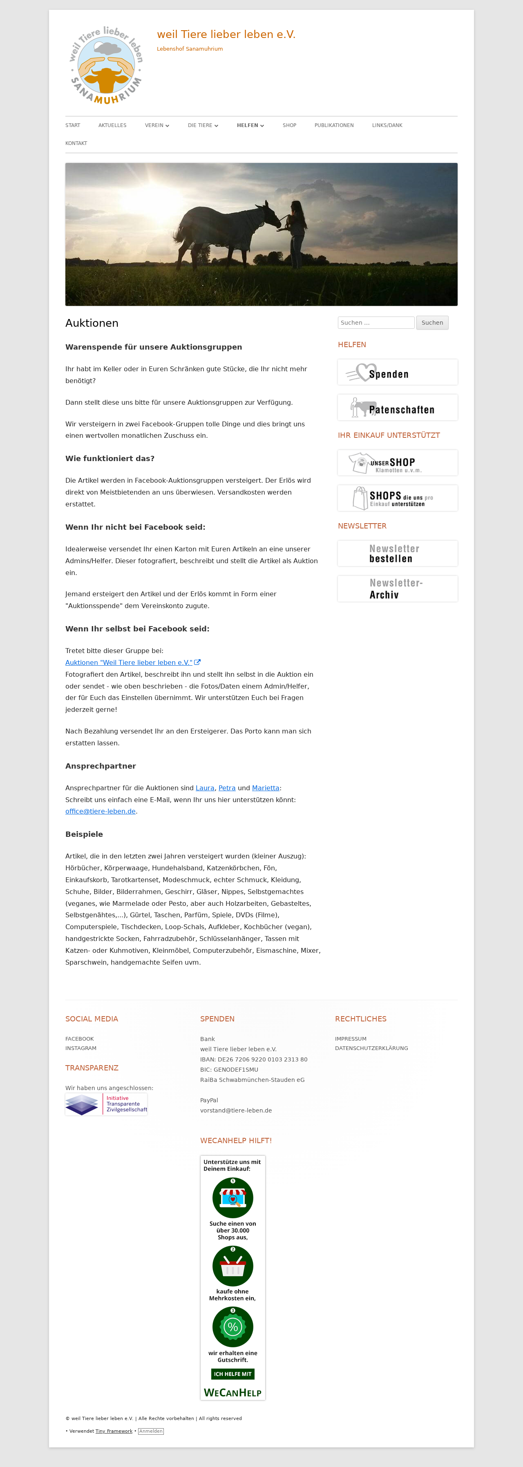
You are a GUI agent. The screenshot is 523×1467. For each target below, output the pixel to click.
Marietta (265, 788)
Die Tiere (200, 125)
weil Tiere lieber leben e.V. (226, 34)
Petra (227, 788)
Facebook (79, 1039)
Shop (289, 125)
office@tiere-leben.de (100, 811)
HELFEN (247, 125)
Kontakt (76, 143)
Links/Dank (387, 125)
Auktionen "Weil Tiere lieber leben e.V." (133, 663)
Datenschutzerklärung (371, 1048)
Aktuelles (112, 125)
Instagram (80, 1048)
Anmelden (151, 1431)
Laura (205, 788)
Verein (154, 125)
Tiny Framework (114, 1431)
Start (72, 125)
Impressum (351, 1039)
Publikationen (334, 125)
